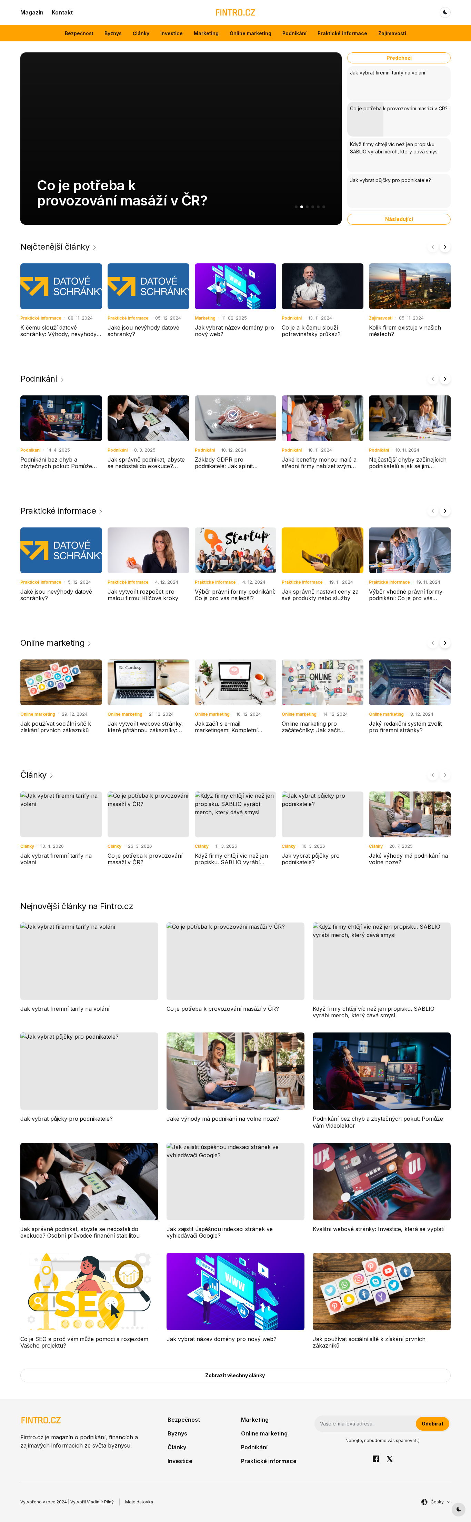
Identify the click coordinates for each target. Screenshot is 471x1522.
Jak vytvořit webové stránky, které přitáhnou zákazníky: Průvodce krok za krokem (145, 730)
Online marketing (250, 33)
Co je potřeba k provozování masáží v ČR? (122, 193)
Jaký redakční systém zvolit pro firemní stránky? (405, 727)
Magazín (31, 12)
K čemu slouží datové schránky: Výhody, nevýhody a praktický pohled (60, 334)
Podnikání (294, 33)
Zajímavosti (392, 33)
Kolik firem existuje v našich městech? (405, 330)
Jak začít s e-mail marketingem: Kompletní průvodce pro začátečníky (229, 730)
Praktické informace (342, 33)
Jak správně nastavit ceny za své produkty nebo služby (320, 595)
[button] (296, 206)
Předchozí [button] (399, 58)
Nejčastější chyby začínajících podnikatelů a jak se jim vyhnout (408, 466)
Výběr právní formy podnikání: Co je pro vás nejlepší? (235, 595)
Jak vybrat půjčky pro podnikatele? (311, 859)
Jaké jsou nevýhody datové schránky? (143, 330)
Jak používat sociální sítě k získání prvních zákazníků (55, 727)
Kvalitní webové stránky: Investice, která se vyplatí (378, 1229)
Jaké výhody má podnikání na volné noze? (408, 859)
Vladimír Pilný (100, 1501)
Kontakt (62, 12)
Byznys (113, 33)
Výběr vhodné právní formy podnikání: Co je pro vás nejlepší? (405, 598)
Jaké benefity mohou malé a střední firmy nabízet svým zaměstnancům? (319, 466)
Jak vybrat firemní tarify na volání (56, 859)
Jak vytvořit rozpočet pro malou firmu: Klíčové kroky (143, 595)
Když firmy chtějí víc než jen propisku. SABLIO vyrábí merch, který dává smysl (231, 862)
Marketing (206, 33)
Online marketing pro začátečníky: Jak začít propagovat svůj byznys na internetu (317, 733)
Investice (171, 33)
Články (141, 33)
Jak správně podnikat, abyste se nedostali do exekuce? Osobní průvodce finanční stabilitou (146, 469)
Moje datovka (139, 1501)
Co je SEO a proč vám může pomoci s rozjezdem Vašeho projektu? (84, 1342)
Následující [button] (399, 219)
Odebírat (432, 1424)
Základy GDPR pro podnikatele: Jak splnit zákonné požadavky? (224, 466)
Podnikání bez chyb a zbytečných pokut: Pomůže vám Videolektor (56, 466)
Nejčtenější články (55, 247)
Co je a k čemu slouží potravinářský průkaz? (311, 330)
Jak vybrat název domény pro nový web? (234, 330)
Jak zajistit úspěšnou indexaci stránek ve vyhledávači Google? (220, 1232)
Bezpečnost (79, 33)
